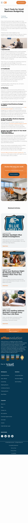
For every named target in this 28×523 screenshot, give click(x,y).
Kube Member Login (5, 426)
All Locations (21, 2)
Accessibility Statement (13, 445)
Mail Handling (18, 381)
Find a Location (14, 174)
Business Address (19, 378)
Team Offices (4, 378)
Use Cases (3, 419)
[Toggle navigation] (2, 2)
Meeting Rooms (4, 384)
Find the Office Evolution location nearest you (12, 152)
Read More (5, 246)
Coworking (3, 381)
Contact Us (3, 410)
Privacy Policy (13, 450)
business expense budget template (18, 123)
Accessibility (13, 453)
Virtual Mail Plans (19, 375)
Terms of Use (13, 448)
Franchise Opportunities (6, 416)
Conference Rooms (5, 388)
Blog (2, 407)
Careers (2, 422)
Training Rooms (4, 391)
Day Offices (3, 394)
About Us (3, 404)
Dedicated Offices (5, 375)
